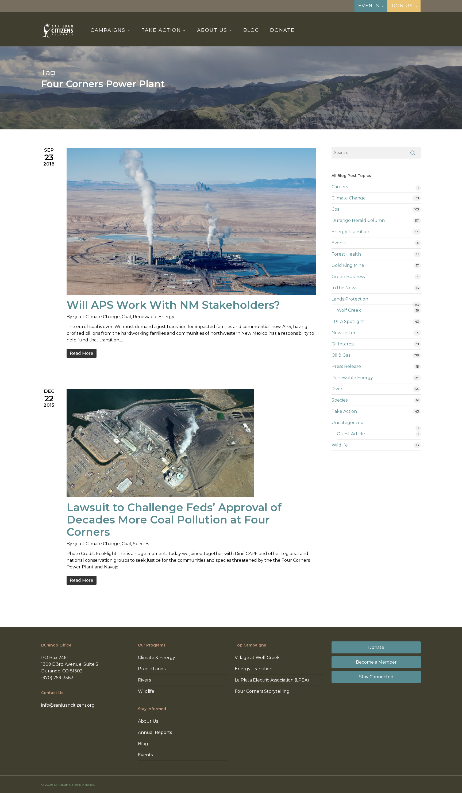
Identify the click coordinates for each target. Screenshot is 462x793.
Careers (340, 186)
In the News (344, 287)
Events (339, 242)
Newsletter (344, 332)
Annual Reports (155, 732)
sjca (77, 316)
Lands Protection (350, 299)
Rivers (338, 388)
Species (141, 543)
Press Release (346, 366)
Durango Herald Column (358, 220)
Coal (126, 316)
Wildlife (340, 445)
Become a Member (376, 662)
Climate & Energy (156, 657)
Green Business (348, 276)
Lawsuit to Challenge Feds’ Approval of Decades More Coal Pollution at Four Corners (174, 519)
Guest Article (351, 433)
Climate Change (103, 316)
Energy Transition (350, 231)
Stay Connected (376, 676)
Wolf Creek (349, 310)
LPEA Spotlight (348, 321)
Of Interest (343, 344)
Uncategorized (348, 422)
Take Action (344, 411)
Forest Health (346, 254)
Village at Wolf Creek (257, 657)
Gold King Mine (348, 265)
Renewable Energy (153, 316)
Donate (376, 647)
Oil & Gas (341, 355)
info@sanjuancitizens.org (68, 705)
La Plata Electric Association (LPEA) (272, 680)
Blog (143, 743)
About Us (148, 721)
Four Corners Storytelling (262, 691)
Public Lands (151, 668)
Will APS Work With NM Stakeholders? (173, 304)
